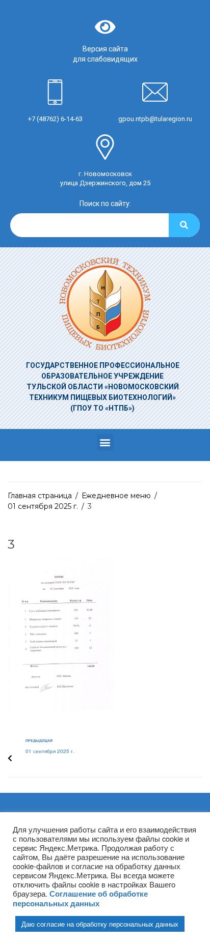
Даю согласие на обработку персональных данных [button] (99, 924)
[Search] (184, 225)
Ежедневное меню (116, 495)
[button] (105, 442)
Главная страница (40, 495)
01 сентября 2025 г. (43, 506)
